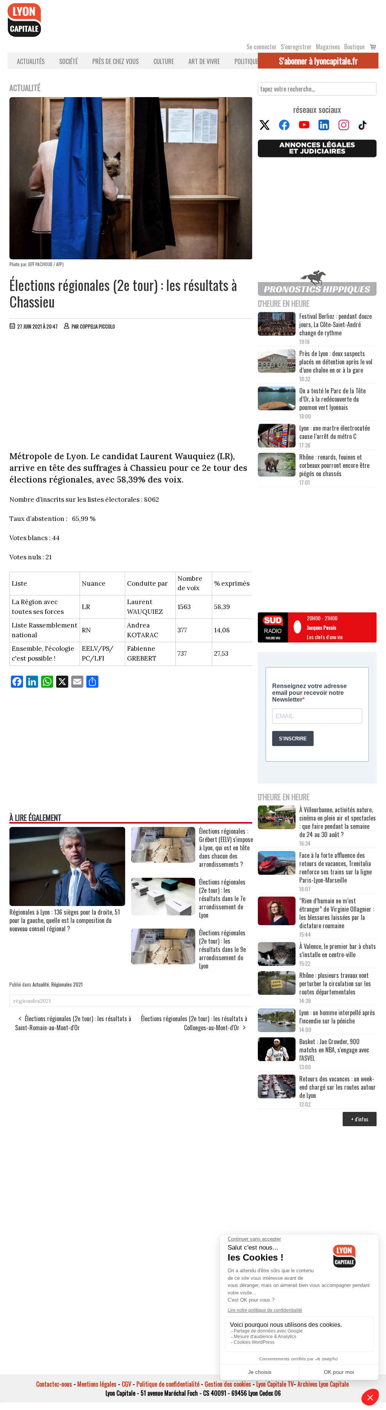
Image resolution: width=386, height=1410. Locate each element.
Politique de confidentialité (167, 1384)
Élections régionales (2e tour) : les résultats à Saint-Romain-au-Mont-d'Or (73, 1023)
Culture (163, 61)
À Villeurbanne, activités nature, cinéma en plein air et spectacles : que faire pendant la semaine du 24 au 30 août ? (337, 822)
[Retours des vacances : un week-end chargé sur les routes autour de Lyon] (277, 1087)
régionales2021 (32, 1000)
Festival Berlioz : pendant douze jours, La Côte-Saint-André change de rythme (335, 324)
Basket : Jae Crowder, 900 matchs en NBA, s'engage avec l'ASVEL (334, 1049)
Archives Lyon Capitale (323, 1384)
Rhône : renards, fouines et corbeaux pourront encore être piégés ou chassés (334, 465)
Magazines (328, 46)
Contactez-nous (54, 1384)
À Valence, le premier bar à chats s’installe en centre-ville (337, 950)
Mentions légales (96, 1384)
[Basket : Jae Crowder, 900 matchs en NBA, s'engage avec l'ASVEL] (277, 1050)
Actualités (30, 61)
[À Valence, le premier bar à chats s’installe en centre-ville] (277, 954)
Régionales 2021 (67, 984)
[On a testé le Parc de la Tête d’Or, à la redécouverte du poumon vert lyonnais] (277, 399)
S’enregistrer (296, 46)
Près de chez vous (115, 61)
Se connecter (262, 46)
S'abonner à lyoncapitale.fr (318, 61)
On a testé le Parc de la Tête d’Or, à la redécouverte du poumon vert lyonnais (332, 399)
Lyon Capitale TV (275, 1384)
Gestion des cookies (228, 1384)
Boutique (354, 46)
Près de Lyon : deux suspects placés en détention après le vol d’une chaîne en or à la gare (335, 361)
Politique (246, 61)
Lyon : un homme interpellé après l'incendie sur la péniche (337, 1016)
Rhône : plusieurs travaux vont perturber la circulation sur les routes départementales (335, 983)
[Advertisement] (131, 392)
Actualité (40, 984)
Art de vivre (204, 61)
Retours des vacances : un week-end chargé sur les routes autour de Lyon (337, 1087)
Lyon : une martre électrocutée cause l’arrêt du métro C (334, 432)
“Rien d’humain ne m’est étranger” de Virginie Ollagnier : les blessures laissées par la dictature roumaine (336, 913)
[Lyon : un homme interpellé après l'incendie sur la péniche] (277, 1021)
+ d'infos (359, 1119)
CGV (126, 1384)
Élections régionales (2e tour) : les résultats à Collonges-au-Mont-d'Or (194, 1023)
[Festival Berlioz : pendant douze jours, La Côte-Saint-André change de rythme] (277, 324)
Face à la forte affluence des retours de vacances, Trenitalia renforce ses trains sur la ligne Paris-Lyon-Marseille (335, 867)
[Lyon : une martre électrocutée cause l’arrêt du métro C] (277, 436)
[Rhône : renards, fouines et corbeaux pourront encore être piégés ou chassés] (277, 465)
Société (68, 61)
